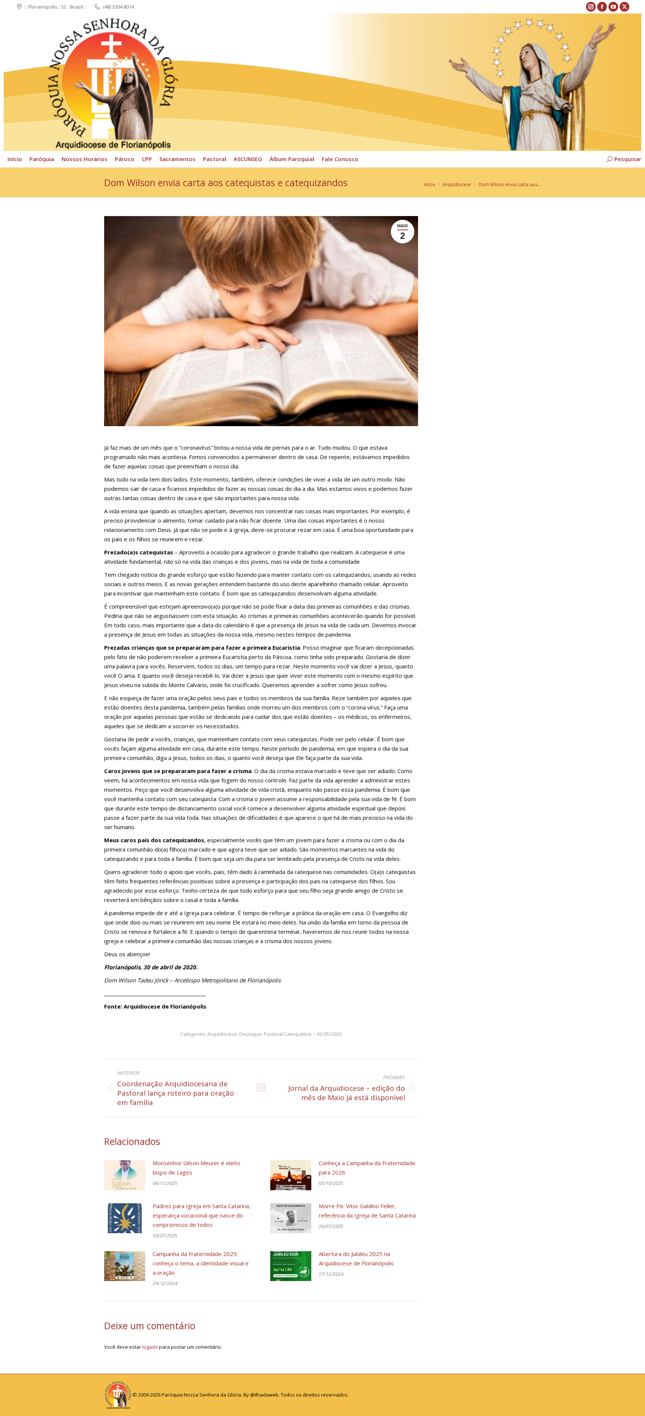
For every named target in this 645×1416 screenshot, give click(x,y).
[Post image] (124, 1175)
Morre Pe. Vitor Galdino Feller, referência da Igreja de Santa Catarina (367, 1210)
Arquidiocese (222, 1034)
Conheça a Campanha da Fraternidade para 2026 (367, 1167)
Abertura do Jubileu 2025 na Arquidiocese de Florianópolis (356, 1258)
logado (150, 1346)
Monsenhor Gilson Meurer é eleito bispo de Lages (196, 1167)
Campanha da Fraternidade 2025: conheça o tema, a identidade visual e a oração (201, 1263)
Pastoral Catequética (287, 1034)
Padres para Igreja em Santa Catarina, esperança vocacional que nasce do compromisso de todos (201, 1215)
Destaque (250, 1034)
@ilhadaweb (264, 1394)
